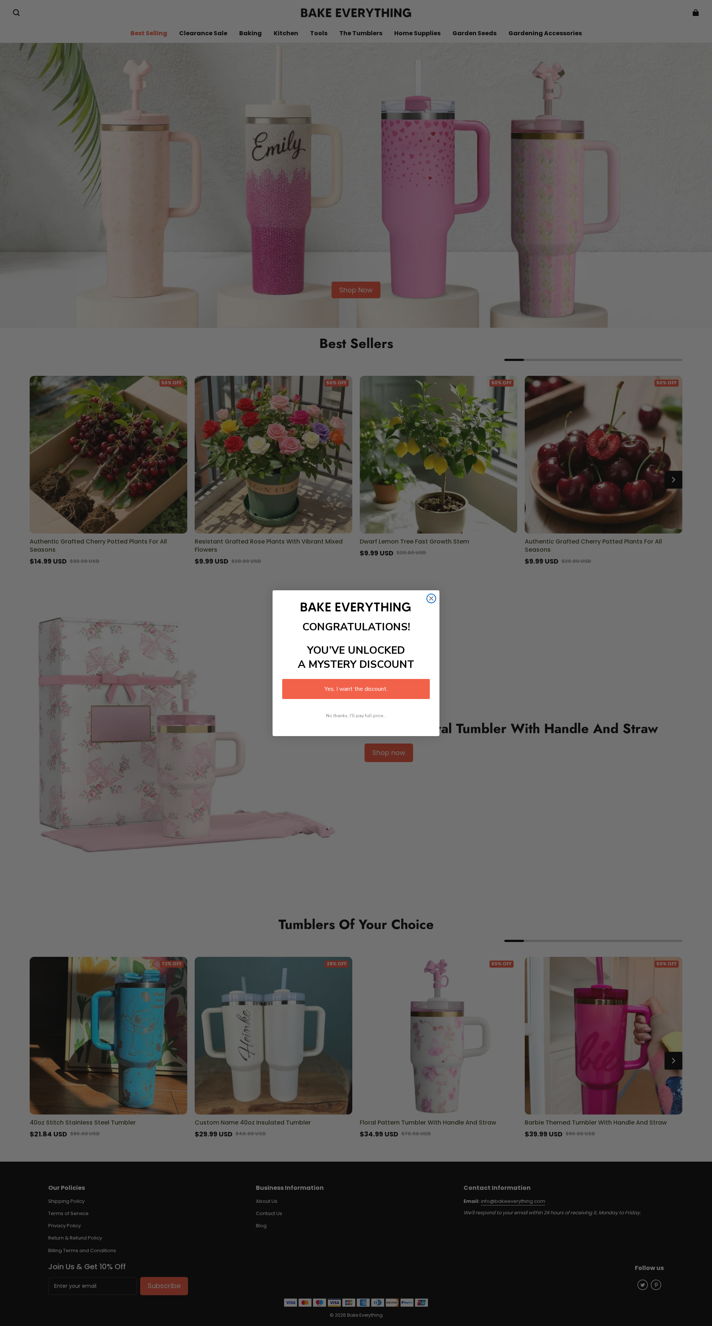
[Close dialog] (431, 598)
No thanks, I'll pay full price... (356, 716)
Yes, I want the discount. (356, 689)
